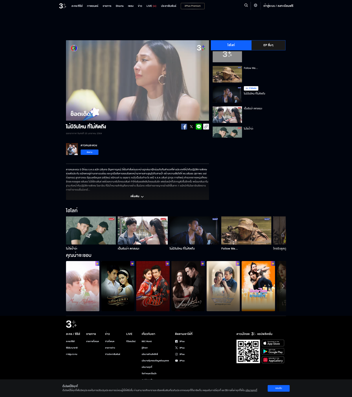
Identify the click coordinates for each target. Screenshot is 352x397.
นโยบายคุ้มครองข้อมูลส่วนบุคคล (155, 360)
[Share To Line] (199, 127)
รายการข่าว (110, 348)
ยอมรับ (278, 388)
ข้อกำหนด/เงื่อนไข (149, 373)
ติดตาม (89, 152)
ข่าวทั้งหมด (109, 341)
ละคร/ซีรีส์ (70, 341)
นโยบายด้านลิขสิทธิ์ (150, 354)
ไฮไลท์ (231, 45)
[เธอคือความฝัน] (153, 286)
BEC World (147, 341)
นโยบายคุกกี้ (147, 367)
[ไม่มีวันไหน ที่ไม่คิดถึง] (195, 230)
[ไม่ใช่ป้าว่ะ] (91, 230)
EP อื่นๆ (268, 45)
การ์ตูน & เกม (71, 354)
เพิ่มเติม (135, 197)
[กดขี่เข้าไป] (223, 286)
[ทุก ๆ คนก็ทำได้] (188, 286)
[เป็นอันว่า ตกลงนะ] (143, 230)
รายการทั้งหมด (92, 341)
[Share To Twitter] (191, 127)
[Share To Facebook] (184, 127)
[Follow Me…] (246, 230)
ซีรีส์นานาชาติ (72, 348)
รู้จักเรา (145, 348)
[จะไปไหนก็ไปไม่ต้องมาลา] (118, 286)
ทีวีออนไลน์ (130, 341)
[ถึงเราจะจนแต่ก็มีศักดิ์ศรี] (258, 286)
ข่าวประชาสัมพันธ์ (112, 354)
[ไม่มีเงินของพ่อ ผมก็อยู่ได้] (82, 286)
